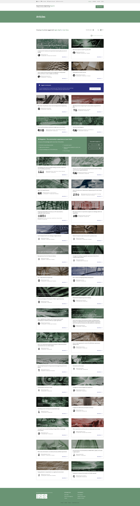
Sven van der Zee (47, 474)
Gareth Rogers (46, 238)
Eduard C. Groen (43, 218)
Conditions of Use (75, 502)
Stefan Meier (81, 454)
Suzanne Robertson (84, 129)
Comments (94, 1)
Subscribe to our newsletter (94, 148)
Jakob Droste (54, 218)
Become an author (80, 498)
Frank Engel (99, 194)
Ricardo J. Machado (62, 171)
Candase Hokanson (53, 192)
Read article (64, 78)
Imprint (65, 502)
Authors (98, 1)
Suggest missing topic (95, 88)
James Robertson (91, 129)
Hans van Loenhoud (82, 300)
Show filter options (89, 29)
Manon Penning (81, 346)
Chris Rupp (83, 215)
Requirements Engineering (45, 6)
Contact (65, 498)
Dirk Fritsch (88, 109)
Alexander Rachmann (87, 194)
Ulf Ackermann (83, 109)
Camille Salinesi (82, 52)
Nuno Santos (51, 171)
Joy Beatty (48, 192)
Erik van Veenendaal (47, 108)
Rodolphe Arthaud (82, 431)
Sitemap (62, 502)
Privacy (69, 502)
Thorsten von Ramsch (82, 475)
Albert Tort (46, 54)
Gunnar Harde (46, 301)
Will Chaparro (63, 129)
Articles (89, 1)
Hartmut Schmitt (59, 218)
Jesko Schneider (94, 194)
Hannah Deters (49, 218)
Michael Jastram (47, 369)
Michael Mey (81, 368)
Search (102, 1)
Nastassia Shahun (82, 389)
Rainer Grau (81, 410)
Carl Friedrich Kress (47, 76)
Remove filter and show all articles (97, 35)
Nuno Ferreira (56, 171)
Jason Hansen (46, 348)
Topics (100, 6)
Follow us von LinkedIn (94, 144)
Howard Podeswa (47, 322)
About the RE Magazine (68, 496)
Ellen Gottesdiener (82, 74)
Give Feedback (80, 494)
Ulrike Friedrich (87, 215)
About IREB (66, 494)
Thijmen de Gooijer (52, 129)
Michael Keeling (58, 129)
